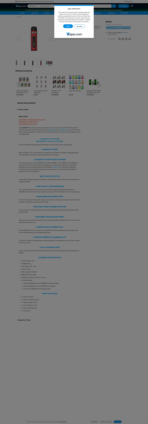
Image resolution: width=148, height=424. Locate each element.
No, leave (79, 26)
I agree (68, 26)
